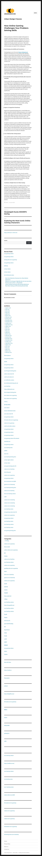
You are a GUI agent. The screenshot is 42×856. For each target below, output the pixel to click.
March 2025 (7, 334)
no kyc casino (7, 463)
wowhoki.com (7, 441)
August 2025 (8, 326)
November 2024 (8, 340)
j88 (5, 553)
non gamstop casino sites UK (10, 512)
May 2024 (7, 347)
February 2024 (8, 352)
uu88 (5, 496)
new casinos (6, 407)
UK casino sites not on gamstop (11, 420)
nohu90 (6, 685)
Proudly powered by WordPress (24, 852)
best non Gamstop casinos (10, 493)
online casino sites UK (9, 373)
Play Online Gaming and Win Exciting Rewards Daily (16, 285)
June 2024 (7, 346)
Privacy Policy (7, 843)
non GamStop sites (8, 447)
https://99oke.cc (8, 670)
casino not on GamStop (9, 469)
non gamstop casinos (8, 253)
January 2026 (8, 318)
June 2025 (7, 329)
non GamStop (7, 386)
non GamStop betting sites (10, 456)
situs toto (6, 453)
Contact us (6, 849)
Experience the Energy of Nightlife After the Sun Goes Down (18, 281)
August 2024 (8, 344)
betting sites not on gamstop (10, 259)
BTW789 (6, 265)
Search (5, 240)
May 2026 (7, 312)
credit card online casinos (9, 426)
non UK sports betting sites (10, 370)
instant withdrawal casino (9, 410)
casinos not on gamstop (9, 475)
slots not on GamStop (9, 574)
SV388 (5, 635)
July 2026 (7, 309)
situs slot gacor (7, 472)
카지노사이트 (6, 725)
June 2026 (7, 310)
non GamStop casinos (9, 602)
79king (5, 599)
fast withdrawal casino (9, 275)
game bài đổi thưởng (8, 623)
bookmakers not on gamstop (10, 826)
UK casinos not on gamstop (10, 701)
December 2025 (8, 320)
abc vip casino (7, 404)
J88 (5, 626)
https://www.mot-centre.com (10, 232)
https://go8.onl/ (7, 596)
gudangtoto (6, 733)
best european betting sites (10, 392)
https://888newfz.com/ (9, 389)
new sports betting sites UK (10, 466)
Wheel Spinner (7, 355)
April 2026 (7, 314)
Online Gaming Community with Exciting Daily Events (17, 284)
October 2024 (8, 341)
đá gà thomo (7, 629)
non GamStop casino (8, 509)
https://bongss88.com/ (9, 605)
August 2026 (8, 307)
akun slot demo (7, 662)
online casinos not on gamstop (11, 549)
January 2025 (8, 337)
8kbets (5, 709)
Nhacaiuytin (7, 678)
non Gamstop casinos (9, 524)
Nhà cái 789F (7, 546)
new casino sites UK (8, 413)
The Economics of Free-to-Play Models (13, 282)
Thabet (5, 617)
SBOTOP (6, 586)
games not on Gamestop (9, 484)
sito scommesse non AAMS (10, 481)
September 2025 (8, 324)
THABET (6, 592)
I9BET (5, 642)
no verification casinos (9, 380)
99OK (5, 639)
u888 (5, 741)
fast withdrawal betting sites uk (11, 383)
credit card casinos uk (9, 377)
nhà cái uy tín (7, 620)
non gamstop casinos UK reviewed (11, 438)
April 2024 (7, 349)
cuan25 (5, 401)
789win (5, 556)
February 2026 (8, 317)
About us (6, 846)
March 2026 (8, 315)
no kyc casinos (7, 268)
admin (7, 202)
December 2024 (8, 338)
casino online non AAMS (9, 795)
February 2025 (8, 335)
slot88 (5, 361)
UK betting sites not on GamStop (11, 834)
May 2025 (7, 330)
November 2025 (8, 321)
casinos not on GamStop (9, 499)
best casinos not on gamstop (10, 395)
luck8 (5, 571)
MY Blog (7, 540)
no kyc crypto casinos (9, 459)
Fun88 (5, 614)
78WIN (5, 450)
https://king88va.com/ (9, 693)
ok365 (5, 651)
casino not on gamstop (9, 423)
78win (5, 632)
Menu (35, 12)
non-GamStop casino (9, 787)
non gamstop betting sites (10, 530)
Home (5, 841)
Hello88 (6, 645)
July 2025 (7, 327)
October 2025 (8, 323)
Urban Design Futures (13, 19)
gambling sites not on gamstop (11, 568)
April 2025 (7, 332)
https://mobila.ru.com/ (9, 763)
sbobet (5, 717)
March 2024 (7, 350)
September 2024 (8, 343)
